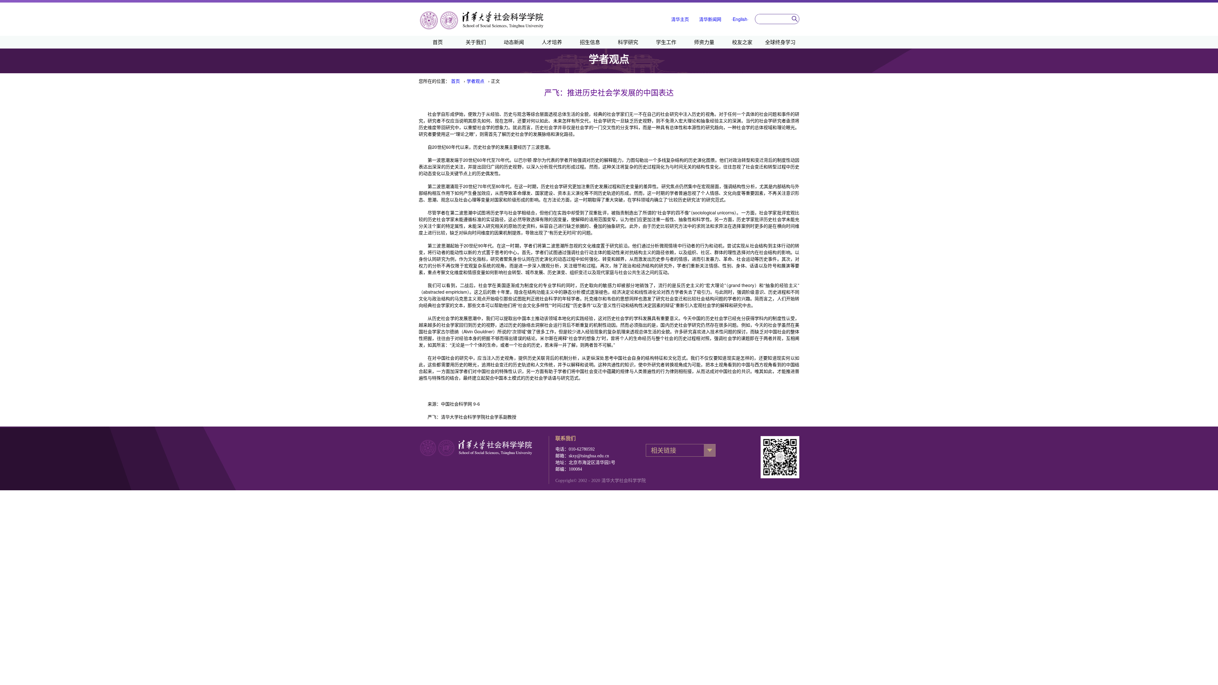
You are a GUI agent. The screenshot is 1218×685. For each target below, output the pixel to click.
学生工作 (666, 42)
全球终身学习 (780, 42)
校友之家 (742, 42)
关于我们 (476, 42)
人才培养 (552, 42)
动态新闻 (514, 42)
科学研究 (628, 42)
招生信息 (590, 42)
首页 (438, 42)
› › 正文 (475, 81)
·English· (740, 19)
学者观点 (475, 81)
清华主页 (680, 19)
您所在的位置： (434, 81)
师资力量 (704, 42)
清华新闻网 (710, 19)
